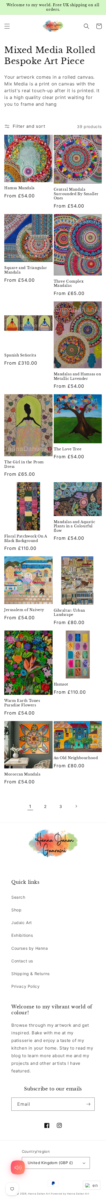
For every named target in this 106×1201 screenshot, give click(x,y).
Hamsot (61, 684)
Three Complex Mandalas (69, 283)
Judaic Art (21, 922)
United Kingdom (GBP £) (50, 1162)
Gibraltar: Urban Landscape (69, 612)
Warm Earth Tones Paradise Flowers (22, 702)
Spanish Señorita (20, 355)
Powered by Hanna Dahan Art (70, 1193)
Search (18, 897)
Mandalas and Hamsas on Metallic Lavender (77, 376)
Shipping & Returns (30, 973)
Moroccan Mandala (22, 774)
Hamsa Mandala (19, 188)
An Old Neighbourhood (76, 758)
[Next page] (76, 806)
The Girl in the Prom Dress (24, 464)
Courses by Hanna (29, 948)
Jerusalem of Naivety (24, 610)
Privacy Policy (25, 986)
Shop (16, 909)
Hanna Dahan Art (39, 1193)
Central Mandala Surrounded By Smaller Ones (76, 193)
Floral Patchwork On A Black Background (25, 538)
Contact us (22, 960)
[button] (7, 26)
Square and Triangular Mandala (25, 270)
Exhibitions (22, 935)
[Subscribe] (88, 1104)
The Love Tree (68, 449)
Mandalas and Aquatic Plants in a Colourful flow (74, 526)
